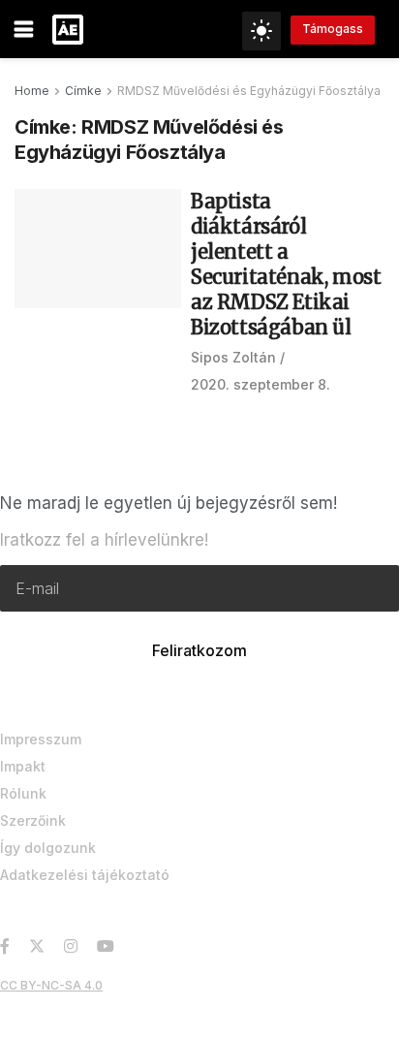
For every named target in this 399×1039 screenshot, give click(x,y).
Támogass (332, 28)
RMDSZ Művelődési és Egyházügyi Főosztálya (249, 90)
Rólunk (23, 793)
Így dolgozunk (48, 847)
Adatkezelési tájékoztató (84, 874)
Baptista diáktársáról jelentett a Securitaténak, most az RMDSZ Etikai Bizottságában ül (286, 264)
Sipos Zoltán (233, 357)
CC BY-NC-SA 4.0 (51, 985)
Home (32, 90)
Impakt (23, 766)
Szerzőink (33, 820)
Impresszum (40, 739)
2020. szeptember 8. (260, 384)
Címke (83, 90)
